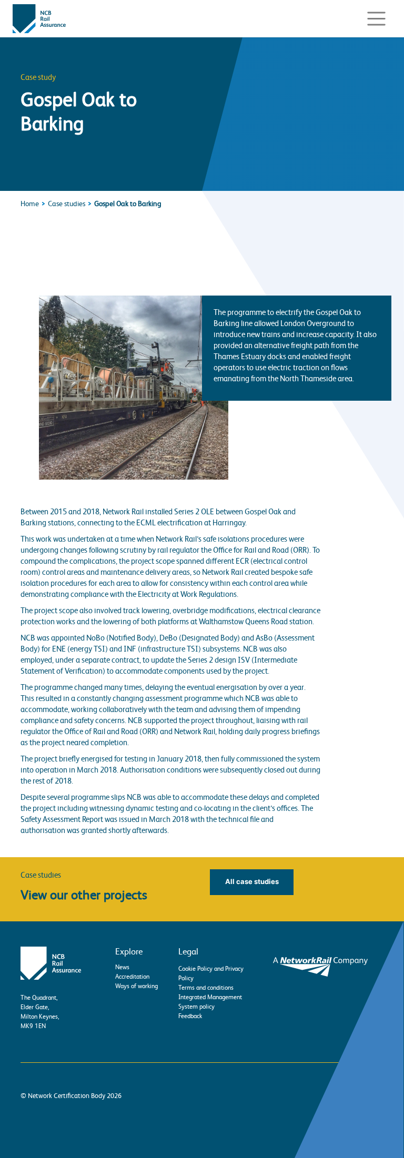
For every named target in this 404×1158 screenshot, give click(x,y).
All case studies (252, 881)
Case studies (66, 203)
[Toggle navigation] (376, 19)
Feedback (190, 1016)
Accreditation (132, 976)
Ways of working (136, 986)
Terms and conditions (206, 987)
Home (30, 203)
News (122, 967)
